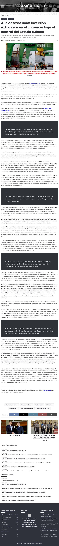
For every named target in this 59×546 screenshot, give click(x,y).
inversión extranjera (27, 408)
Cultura (4, 522)
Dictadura (19, 14)
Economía (11, 19)
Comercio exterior (12, 405)
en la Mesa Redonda (34, 83)
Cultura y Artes (6, 519)
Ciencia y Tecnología (7, 527)
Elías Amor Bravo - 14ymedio (8, 40)
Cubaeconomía (47, 390)
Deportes (4, 529)
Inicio (3, 14)
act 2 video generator (45, 534)
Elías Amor (13, 408)
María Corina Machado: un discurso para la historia (48, 530)
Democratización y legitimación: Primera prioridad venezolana (49, 524)
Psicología (4, 534)
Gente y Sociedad (6, 517)
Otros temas (5, 524)
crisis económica (27, 405)
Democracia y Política (11, 14)
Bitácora (4, 536)
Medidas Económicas (42, 408)
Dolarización (39, 405)
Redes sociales (5, 532)
